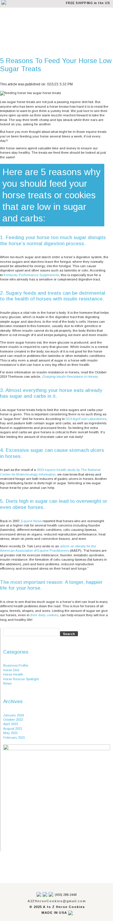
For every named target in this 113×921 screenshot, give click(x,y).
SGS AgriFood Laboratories (85, 419)
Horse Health (13, 674)
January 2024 (13, 715)
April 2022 (10, 724)
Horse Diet (11, 670)
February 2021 (14, 737)
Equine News (31, 521)
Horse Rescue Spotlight (21, 679)
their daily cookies (44, 615)
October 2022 (13, 719)
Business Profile (15, 665)
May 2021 (10, 733)
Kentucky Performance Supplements (31, 275)
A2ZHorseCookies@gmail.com (57, 901)
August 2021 (12, 728)
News (7, 683)
